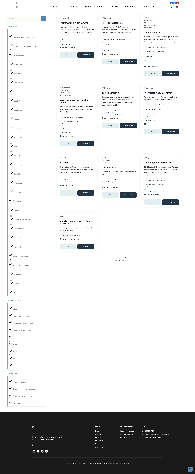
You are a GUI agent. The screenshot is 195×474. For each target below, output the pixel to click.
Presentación (66, 44)
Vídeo (64, 128)
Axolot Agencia (124, 463)
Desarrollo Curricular (124, 7)
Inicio (41, 7)
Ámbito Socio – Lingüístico (155, 52)
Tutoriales (107, 44)
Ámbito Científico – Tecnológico (114, 39)
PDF (63, 39)
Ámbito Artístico (151, 114)
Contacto (148, 7)
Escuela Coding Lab (95, 7)
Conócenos (56, 7)
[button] (85, 143)
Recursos (74, 7)
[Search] (43, 18)
